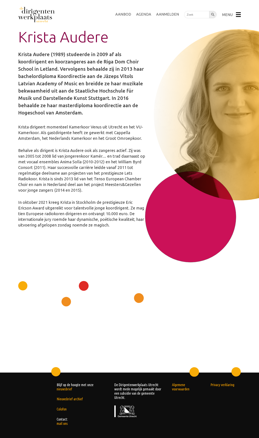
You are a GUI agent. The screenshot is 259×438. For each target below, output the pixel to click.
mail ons (62, 423)
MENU (227, 15)
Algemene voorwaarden (180, 387)
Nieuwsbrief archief (70, 399)
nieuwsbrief (64, 389)
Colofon (62, 409)
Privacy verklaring (222, 385)
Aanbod (123, 14)
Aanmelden (167, 14)
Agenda (143, 14)
